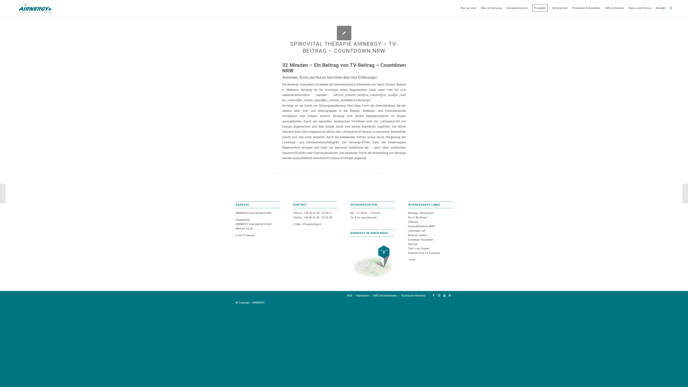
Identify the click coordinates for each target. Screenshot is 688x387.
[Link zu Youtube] (444, 295)
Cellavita (413, 222)
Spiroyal (412, 244)
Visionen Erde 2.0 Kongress (424, 253)
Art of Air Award (417, 217)
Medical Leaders (417, 235)
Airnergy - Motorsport (421, 213)
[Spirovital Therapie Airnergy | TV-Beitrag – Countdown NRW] (3, 193)
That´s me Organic (419, 248)
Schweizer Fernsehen (420, 239)
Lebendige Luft (417, 230)
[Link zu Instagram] (439, 295)
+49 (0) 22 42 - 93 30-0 (317, 213)
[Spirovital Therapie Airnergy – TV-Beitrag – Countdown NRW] (344, 33)
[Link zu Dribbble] (449, 295)
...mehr (412, 259)
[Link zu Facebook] (433, 295)
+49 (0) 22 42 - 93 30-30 (318, 217)
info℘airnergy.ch (311, 224)
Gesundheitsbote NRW (421, 226)
